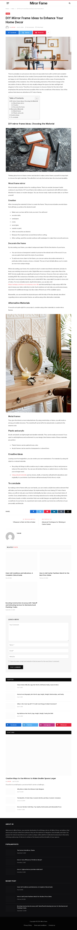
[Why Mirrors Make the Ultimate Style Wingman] (10, 791)
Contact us (52, 925)
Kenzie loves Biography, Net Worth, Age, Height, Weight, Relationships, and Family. (40, 694)
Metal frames (17, 111)
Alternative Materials (17, 109)
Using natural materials (19, 475)
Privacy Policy (28, 925)
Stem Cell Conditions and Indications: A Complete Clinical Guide (19, 574)
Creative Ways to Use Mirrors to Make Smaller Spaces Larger (31, 778)
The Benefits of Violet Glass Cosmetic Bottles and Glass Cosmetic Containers (39, 798)
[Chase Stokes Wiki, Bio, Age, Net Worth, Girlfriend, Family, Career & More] (10, 687)
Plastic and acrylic (19, 113)
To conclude (14, 117)
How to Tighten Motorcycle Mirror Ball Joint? (30, 870)
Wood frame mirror (18, 103)
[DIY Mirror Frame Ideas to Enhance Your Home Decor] (38, 53)
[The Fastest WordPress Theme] (10, 852)
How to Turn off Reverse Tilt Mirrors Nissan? (29, 860)
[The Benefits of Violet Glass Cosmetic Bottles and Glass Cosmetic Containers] (10, 800)
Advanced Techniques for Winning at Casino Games (54, 523)
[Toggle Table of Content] (36, 98)
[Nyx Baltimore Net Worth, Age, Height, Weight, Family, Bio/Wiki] (10, 715)
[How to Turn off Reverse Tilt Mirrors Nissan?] (10, 862)
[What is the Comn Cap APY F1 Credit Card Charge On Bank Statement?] (10, 706)
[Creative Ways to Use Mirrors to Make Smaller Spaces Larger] (38, 756)
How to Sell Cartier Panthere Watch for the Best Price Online (54, 574)
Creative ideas (15, 115)
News (7, 13)
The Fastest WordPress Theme (26, 850)
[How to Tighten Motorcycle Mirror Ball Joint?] (10, 871)
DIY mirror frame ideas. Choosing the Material (24, 101)
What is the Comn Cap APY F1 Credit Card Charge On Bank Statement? (37, 704)
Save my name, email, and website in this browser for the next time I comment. (34, 661)
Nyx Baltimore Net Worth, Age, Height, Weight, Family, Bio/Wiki (35, 714)
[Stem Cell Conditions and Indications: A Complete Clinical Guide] (21, 561)
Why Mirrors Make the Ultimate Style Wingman (30, 789)
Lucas (13, 27)
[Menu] (8, 3)
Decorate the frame (19, 107)
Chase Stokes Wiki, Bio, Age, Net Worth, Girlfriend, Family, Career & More (38, 685)
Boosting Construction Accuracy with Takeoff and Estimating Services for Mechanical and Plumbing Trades (21, 605)
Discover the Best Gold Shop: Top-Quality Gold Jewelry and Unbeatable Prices (39, 807)
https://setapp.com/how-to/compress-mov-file (23, 284)
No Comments (30, 27)
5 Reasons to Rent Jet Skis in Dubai (24, 522)
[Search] (69, 3)
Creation (15, 105)
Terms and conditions (40, 925)
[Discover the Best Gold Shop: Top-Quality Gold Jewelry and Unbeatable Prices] (10, 809)
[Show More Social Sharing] (48, 32)
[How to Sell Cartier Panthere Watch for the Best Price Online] (55, 561)
